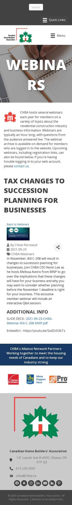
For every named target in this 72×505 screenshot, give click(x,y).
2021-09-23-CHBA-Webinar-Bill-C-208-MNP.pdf (30, 321)
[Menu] (54, 20)
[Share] (58, 247)
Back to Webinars (18, 224)
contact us (21, 166)
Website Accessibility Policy (47, 499)
